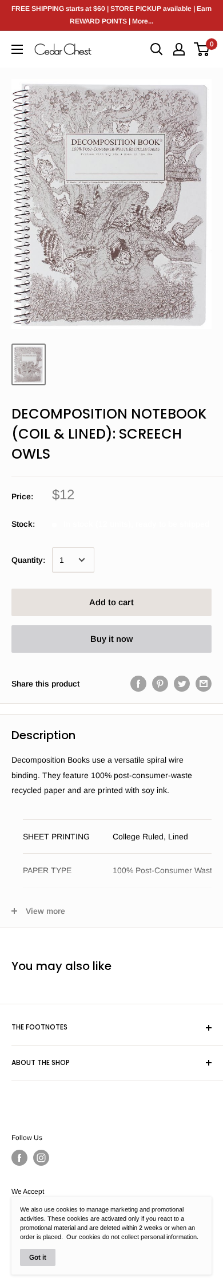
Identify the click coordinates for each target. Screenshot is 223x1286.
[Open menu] (17, 49)
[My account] (179, 49)
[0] (202, 49)
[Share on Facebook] (138, 684)
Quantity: (28, 560)
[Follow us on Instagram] (41, 1158)
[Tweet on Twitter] (182, 684)
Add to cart (111, 602)
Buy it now (111, 639)
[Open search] (156, 49)
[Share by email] (204, 684)
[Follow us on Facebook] (19, 1158)
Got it (37, 1257)
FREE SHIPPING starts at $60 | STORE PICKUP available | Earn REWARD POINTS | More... (111, 15)
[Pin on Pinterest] (160, 684)
